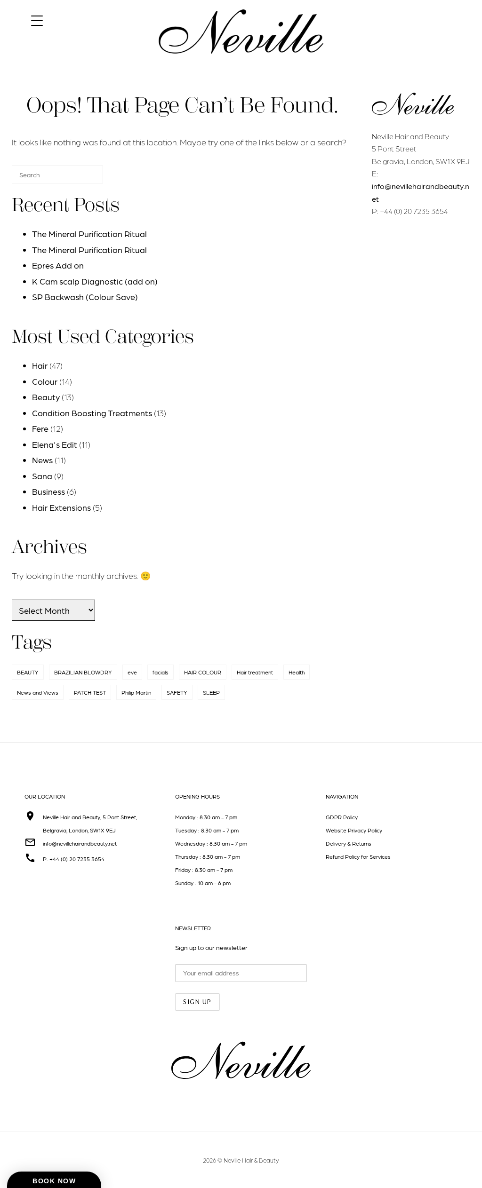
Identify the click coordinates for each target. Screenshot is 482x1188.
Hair (40, 365)
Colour (44, 381)
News (42, 460)
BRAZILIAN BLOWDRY (83, 672)
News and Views (37, 692)
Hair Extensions (61, 507)
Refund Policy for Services (358, 856)
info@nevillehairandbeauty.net (80, 843)
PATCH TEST (90, 692)
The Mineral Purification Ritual (89, 233)
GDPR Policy (342, 817)
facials (161, 672)
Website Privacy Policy (354, 830)
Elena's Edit (54, 444)
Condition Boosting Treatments (92, 413)
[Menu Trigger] (37, 20)
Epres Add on (58, 265)
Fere (40, 428)
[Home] (241, 62)
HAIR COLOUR (202, 672)
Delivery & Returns (348, 843)
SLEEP (211, 692)
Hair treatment (255, 672)
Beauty (46, 397)
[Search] (82, 178)
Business (48, 491)
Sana (42, 476)
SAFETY (177, 692)
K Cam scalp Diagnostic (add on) (95, 281)
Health (297, 672)
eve (132, 672)
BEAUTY (28, 672)
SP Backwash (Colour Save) (85, 296)
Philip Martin (136, 692)
